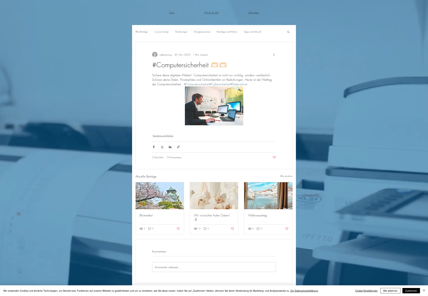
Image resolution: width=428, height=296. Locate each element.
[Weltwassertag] (268, 195)
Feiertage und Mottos (227, 31)
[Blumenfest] (160, 195)
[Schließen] (424, 290)
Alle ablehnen (390, 290)
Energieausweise (202, 31)
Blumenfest (146, 215)
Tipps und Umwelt (252, 31)
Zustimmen (411, 290)
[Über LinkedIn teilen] (170, 147)
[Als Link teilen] (178, 147)
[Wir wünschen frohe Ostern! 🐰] (214, 195)
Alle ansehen (286, 176)
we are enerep (161, 31)
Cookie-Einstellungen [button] (366, 290)
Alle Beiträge (141, 31)
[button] (288, 31)
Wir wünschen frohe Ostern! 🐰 (212, 217)
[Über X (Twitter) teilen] (162, 147)
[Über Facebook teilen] (153, 147)
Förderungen (181, 31)
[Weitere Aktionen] (274, 55)
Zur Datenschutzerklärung (304, 290)
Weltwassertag (257, 215)
